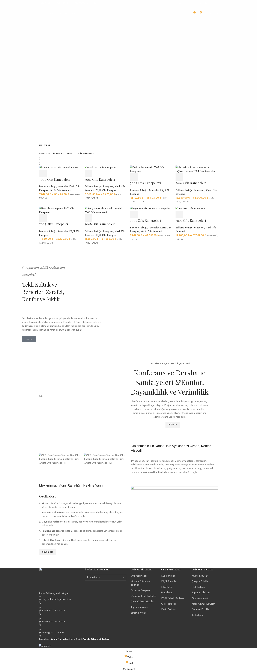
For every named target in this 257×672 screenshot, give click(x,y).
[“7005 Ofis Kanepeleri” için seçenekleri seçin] (43, 218)
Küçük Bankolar (169, 581)
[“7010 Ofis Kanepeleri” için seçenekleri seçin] (179, 214)
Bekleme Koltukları (201, 609)
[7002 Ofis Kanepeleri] (151, 169)
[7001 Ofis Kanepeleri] (100, 167)
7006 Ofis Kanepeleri (100, 224)
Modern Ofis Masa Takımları (140, 583)
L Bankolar (166, 587)
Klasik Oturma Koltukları (203, 603)
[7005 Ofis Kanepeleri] (60, 210)
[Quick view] (51, 173)
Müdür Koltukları (200, 575)
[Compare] (59, 173)
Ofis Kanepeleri (200, 598)
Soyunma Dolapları (140, 590)
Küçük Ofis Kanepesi (60, 190)
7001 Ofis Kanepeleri (100, 179)
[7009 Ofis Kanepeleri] (150, 208)
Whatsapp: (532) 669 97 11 (54, 632)
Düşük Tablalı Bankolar (172, 598)
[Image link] (51, 579)
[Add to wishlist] (67, 173)
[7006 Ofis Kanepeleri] (106, 210)
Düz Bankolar (168, 575)
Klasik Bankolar (168, 609)
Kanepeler (63, 186)
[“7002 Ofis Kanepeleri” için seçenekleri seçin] (134, 177)
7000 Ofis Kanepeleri (54, 179)
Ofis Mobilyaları (139, 575)
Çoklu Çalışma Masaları (142, 601)
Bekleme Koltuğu (47, 186)
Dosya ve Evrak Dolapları (144, 596)
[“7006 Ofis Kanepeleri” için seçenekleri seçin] (88, 218)
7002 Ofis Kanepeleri (145, 183)
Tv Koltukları (198, 615)
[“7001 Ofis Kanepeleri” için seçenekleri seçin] (88, 173)
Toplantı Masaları (139, 607)
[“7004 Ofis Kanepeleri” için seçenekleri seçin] (179, 177)
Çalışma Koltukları (201, 581)
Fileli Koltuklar (198, 587)
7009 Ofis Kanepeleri (145, 220)
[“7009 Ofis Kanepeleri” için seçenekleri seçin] (134, 214)
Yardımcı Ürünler (139, 612)
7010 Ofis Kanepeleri (191, 220)
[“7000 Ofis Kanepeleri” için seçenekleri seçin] (43, 173)
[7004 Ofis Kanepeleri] (197, 169)
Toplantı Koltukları (201, 592)
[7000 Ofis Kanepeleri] (59, 167)
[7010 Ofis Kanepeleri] (190, 208)
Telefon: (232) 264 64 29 (53, 610)
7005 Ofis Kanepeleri (54, 224)
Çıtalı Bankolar (168, 603)
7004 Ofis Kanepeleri (191, 183)
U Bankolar (166, 592)
